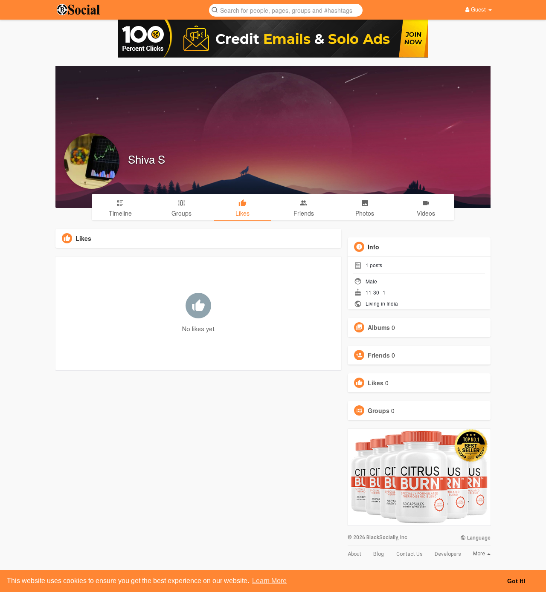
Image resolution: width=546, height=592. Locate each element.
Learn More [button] (269, 580)
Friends (379, 355)
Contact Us (409, 554)
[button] (286, 10)
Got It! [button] (516, 581)
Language (478, 537)
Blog (378, 554)
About (354, 554)
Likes (375, 382)
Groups (378, 410)
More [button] (479, 554)
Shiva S (146, 159)
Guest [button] (478, 9)
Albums (379, 327)
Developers (448, 554)
